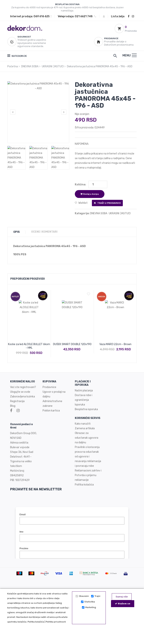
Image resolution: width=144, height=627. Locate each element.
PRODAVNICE (111, 38)
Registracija (17, 401)
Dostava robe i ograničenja (83, 398)
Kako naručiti (83, 423)
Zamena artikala (85, 428)
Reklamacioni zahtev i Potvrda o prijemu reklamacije (88, 475)
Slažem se (123, 603)
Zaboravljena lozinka (22, 396)
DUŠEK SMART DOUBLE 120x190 (72, 344)
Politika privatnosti (56, 621)
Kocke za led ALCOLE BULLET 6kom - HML (29, 346)
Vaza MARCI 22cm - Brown (115, 344)
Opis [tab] (16, 232)
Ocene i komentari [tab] (44, 231)
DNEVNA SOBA (29, 66)
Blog (12, 406)
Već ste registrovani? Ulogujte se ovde (23, 389)
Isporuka (80, 404)
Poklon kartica (51, 410)
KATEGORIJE (19, 56)
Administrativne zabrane (52, 404)
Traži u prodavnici (109, 203)
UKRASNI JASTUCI (53, 66)
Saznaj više (122, 596)
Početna (12, 66)
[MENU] (134, 55)
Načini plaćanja (84, 390)
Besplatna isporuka (86, 409)
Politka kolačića (36, 621)
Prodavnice (49, 387)
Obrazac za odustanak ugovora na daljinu (86, 437)
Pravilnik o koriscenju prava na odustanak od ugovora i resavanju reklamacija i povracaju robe (88, 456)
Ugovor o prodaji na (54, 391)
